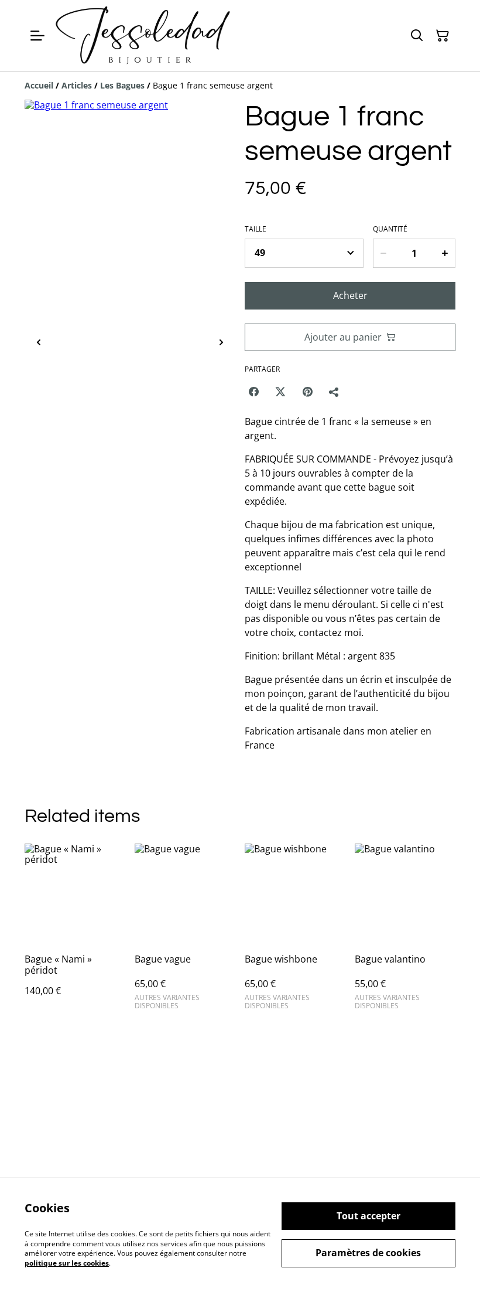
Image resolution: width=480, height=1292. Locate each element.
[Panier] (442, 36)
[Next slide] (221, 342)
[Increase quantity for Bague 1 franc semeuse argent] (445, 253)
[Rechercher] (417, 36)
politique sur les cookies (67, 1263)
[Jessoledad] (143, 35)
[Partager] (334, 391)
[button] (75, 342)
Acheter (350, 295)
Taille (255, 229)
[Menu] (37, 35)
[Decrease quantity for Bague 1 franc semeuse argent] (383, 253)
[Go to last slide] (39, 342)
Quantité (390, 229)
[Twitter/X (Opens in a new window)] (280, 391)
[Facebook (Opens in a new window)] (253, 391)
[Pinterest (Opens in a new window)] (307, 391)
